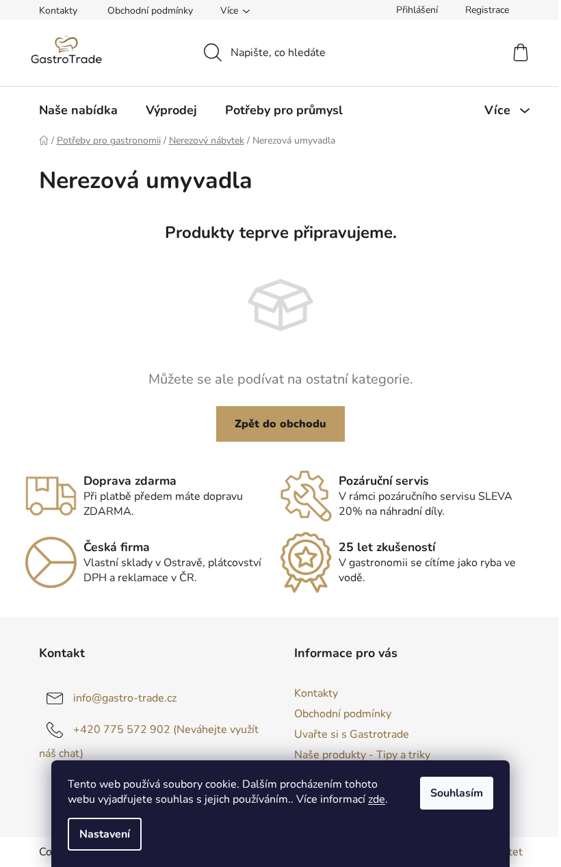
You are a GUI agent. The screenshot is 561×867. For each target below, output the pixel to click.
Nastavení (104, 834)
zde (376, 799)
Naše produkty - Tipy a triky (362, 754)
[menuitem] (78, 110)
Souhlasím (456, 793)
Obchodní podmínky (150, 10)
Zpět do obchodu (280, 423)
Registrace (487, 9)
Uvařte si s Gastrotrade (351, 734)
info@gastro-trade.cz (125, 698)
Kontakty (58, 10)
